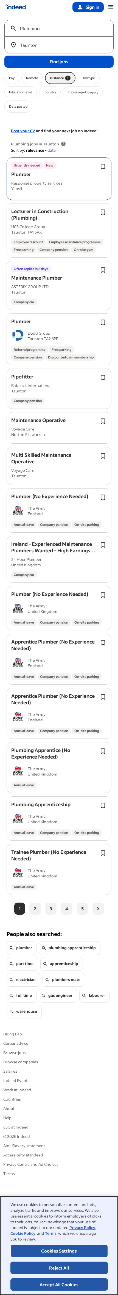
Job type (88, 78)
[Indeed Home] (15, 7)
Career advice (15, 1043)
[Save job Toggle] (103, 166)
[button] (21, 174)
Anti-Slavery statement (24, 1145)
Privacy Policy (82, 1227)
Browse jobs (14, 1052)
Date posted (18, 106)
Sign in (92, 7)
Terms (51, 1233)
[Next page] (98, 909)
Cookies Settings (59, 1251)
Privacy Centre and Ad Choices (30, 1164)
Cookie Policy (22, 1233)
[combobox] (61, 28)
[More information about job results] (63, 144)
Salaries (10, 1071)
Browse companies (20, 1061)
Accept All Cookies (59, 1284)
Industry (50, 92)
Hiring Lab (12, 1033)
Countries (12, 1099)
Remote (32, 78)
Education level (20, 92)
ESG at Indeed (16, 1127)
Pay (12, 78)
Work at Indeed (17, 1089)
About (8, 1108)
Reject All (59, 1268)
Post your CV (23, 130)
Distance (59, 78)
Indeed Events (16, 1080)
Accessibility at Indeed (23, 1155)
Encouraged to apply (83, 92)
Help (7, 1117)
